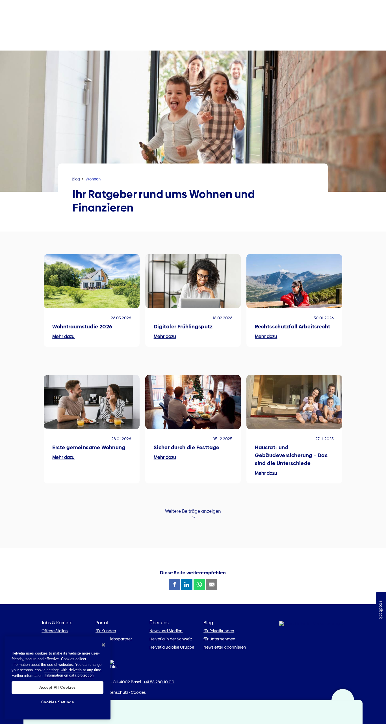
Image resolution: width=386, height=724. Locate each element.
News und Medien (166, 631)
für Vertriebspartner (114, 639)
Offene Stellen (55, 631)
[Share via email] (211, 584)
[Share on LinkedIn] (186, 584)
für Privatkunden (218, 631)
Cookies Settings (57, 702)
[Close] (103, 645)
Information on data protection (69, 675)
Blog (76, 179)
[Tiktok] (113, 666)
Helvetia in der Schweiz (170, 639)
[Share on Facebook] (174, 584)
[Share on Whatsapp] (199, 584)
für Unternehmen (219, 639)
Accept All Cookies (57, 687)
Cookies (138, 692)
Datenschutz (116, 692)
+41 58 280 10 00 (159, 682)
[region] (57, 677)
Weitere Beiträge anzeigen (193, 511)
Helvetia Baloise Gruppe (171, 647)
